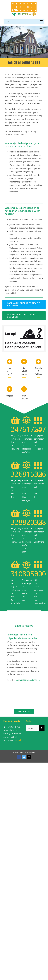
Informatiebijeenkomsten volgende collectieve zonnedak (22, 636)
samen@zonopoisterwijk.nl (28, 680)
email (18, 740)
